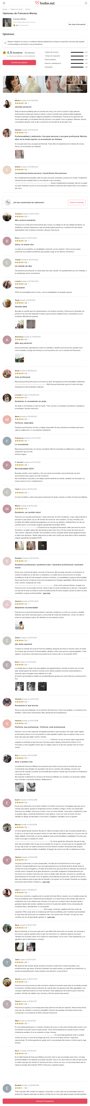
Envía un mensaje (77, 202)
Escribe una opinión (19, 62)
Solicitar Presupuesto (45, 1101)
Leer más (46, 593)
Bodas (5, 9)
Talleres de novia (16, 9)
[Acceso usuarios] (86, 3)
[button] (45, 202)
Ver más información (77, 24)
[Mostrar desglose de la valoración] (28, 103)
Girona (27, 9)
